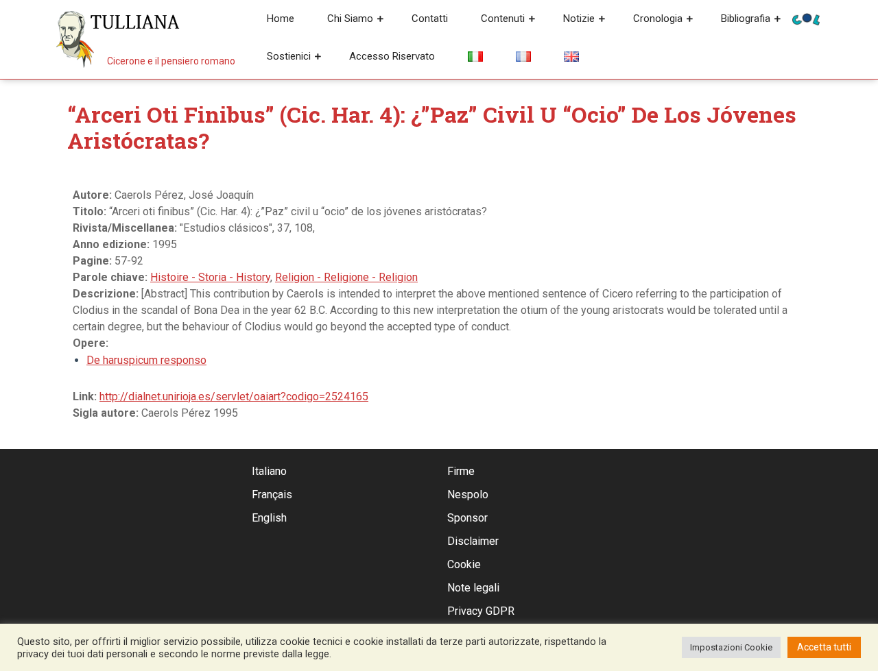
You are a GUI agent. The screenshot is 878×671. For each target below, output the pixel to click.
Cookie (464, 564)
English (269, 517)
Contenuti (503, 18)
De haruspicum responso (146, 360)
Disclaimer (473, 541)
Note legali (473, 587)
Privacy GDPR (480, 611)
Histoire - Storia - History (210, 277)
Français (272, 494)
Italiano (269, 471)
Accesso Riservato (392, 56)
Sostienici (289, 56)
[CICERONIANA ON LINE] (806, 18)
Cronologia (658, 18)
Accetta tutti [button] (824, 647)
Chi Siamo (350, 18)
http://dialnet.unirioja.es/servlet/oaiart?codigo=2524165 (233, 396)
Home (280, 18)
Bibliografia (745, 18)
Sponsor (467, 517)
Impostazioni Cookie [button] (731, 647)
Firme (461, 471)
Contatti (430, 18)
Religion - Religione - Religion (346, 277)
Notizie (579, 18)
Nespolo (467, 494)
